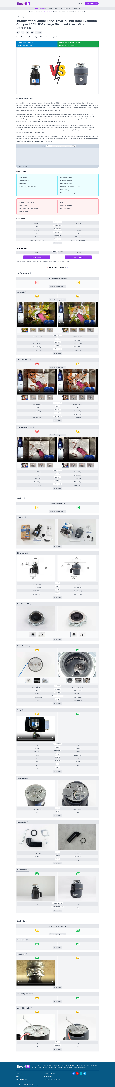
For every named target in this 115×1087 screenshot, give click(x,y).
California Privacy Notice (52, 1079)
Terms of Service (49, 1073)
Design (66, 146)
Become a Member (91, 3)
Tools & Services (65, 8)
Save (39, 32)
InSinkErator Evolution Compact (70, 42)
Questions (77, 8)
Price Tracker (53, 8)
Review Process (21, 1079)
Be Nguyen (22, 37)
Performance (57, 146)
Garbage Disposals (21, 17)
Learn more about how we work (77, 1067)
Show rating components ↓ (58, 286)
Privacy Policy (48, 1076)
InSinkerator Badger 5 (25, 42)
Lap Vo (29, 37)
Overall (49, 146)
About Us (19, 1073)
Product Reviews (40, 8)
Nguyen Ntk (39, 37)
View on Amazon (37, 257)
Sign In (80, 3)
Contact (18, 1076)
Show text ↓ (57, 353)
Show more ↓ (57, 243)
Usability (72, 146)
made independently (48, 11)
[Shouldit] (23, 1066)
